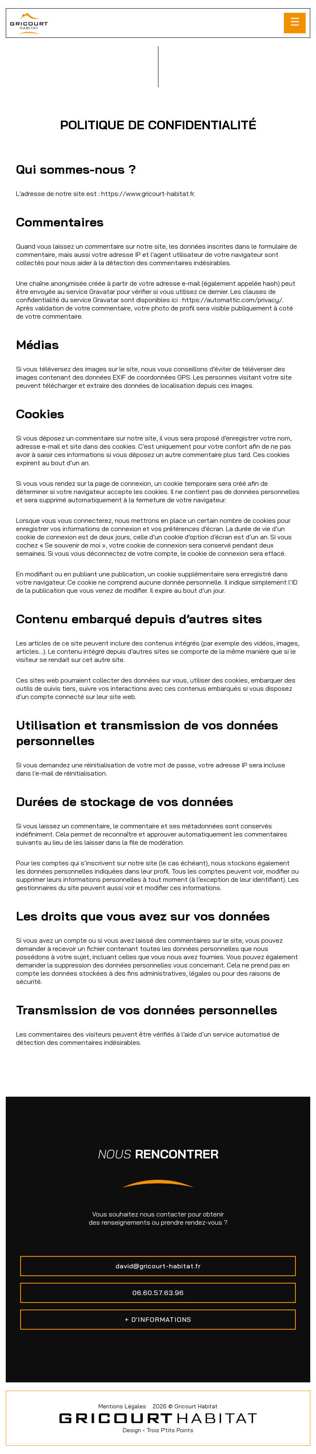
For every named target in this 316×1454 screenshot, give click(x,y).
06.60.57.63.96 (158, 1293)
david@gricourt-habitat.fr (158, 1266)
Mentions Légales (122, 1406)
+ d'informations (158, 1319)
